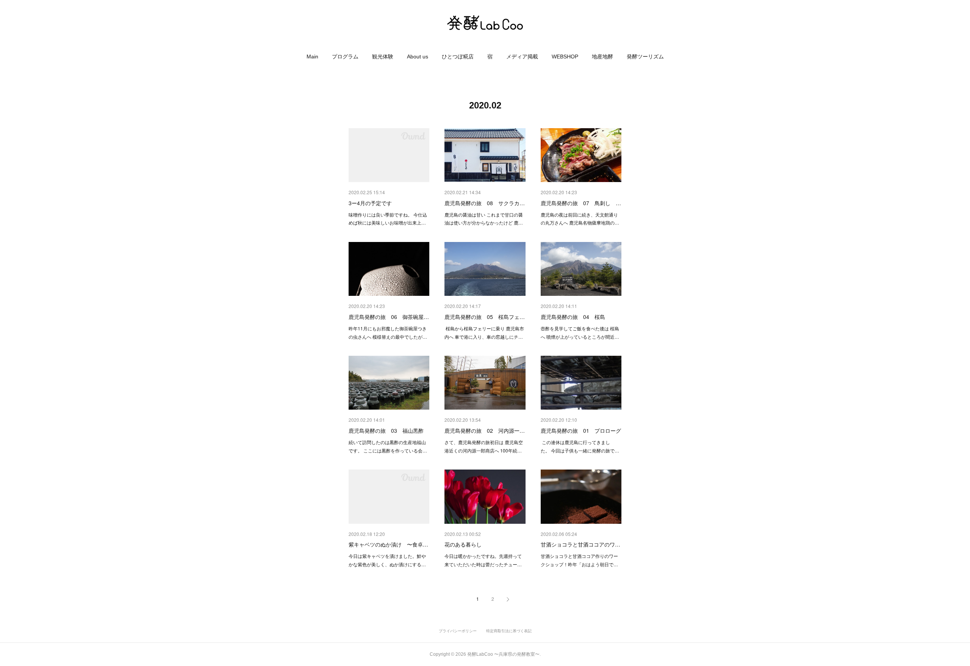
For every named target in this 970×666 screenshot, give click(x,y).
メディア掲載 (522, 56)
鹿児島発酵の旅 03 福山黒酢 (386, 430)
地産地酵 (602, 56)
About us (417, 56)
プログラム (345, 56)
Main (312, 56)
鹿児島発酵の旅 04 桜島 (573, 316)
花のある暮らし (463, 544)
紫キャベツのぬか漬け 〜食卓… (388, 544)
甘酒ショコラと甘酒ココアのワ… (580, 544)
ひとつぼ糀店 (458, 56)
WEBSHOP (565, 56)
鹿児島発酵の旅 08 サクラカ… (484, 203)
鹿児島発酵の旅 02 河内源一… (484, 430)
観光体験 (382, 56)
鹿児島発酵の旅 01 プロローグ (581, 430)
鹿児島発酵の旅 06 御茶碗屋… (389, 316)
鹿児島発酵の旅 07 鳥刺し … (581, 203)
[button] (312, 56)
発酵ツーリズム (645, 56)
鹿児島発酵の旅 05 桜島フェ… (484, 316)
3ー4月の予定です (370, 203)
